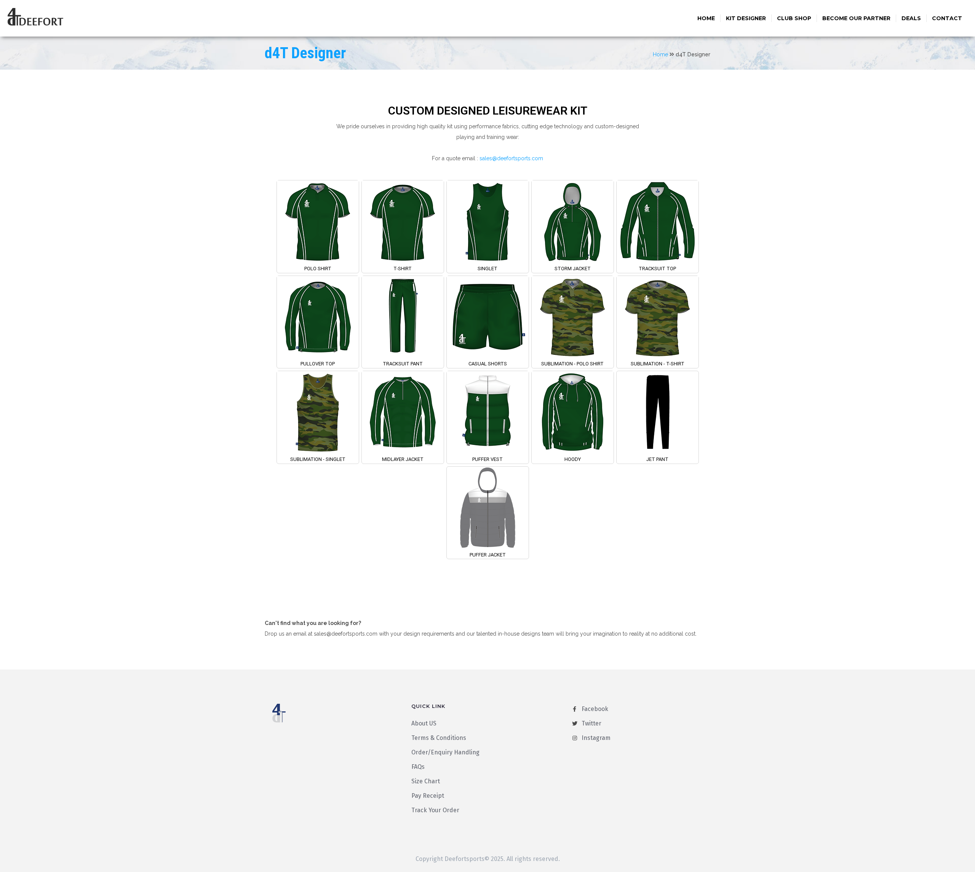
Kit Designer (746, 18)
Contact (947, 18)
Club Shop (794, 18)
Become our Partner (856, 18)
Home (706, 18)
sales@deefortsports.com (511, 158)
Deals (911, 18)
